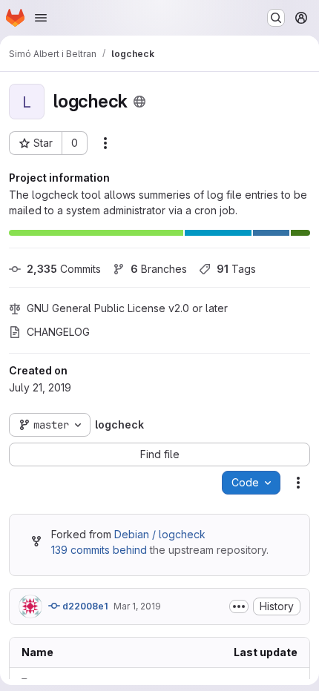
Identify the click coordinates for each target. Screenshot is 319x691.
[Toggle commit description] (239, 606)
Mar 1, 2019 (137, 606)
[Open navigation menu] (41, 18)
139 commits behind (99, 549)
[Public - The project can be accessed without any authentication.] (139, 102)
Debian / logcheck (159, 534)
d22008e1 (84, 606)
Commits (64, 268)
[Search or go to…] (276, 18)
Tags (236, 268)
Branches (159, 268)
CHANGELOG (58, 331)
